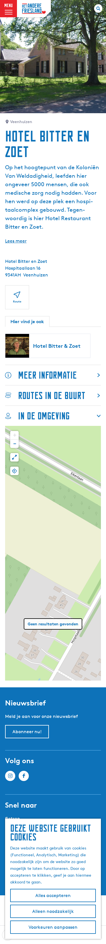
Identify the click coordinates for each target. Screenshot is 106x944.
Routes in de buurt (51, 395)
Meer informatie (47, 375)
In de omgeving (44, 415)
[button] (14, 435)
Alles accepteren (53, 895)
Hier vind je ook (27, 321)
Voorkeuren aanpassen (53, 927)
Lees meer (16, 241)
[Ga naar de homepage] (34, 8)
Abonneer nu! (27, 731)
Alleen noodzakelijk (53, 911)
